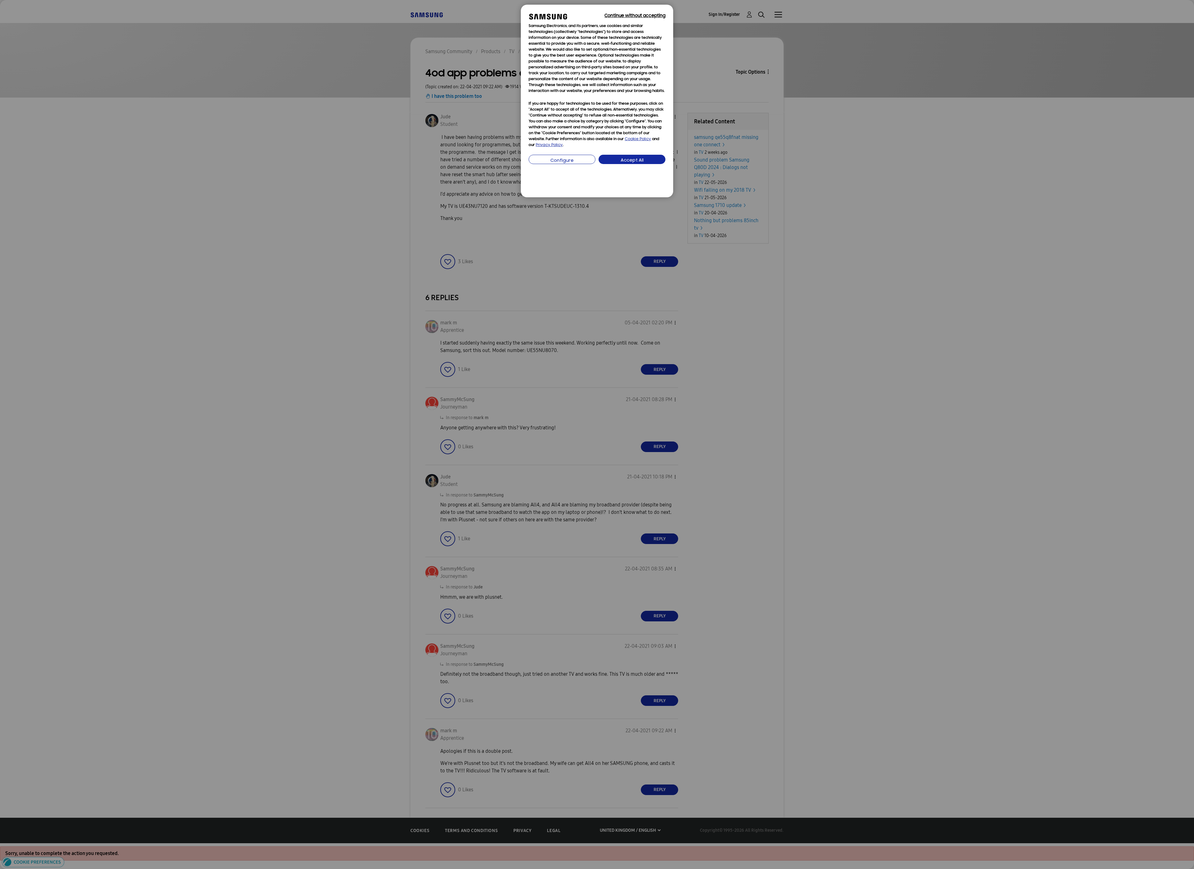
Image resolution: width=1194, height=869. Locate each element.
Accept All (632, 160)
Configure (562, 160)
